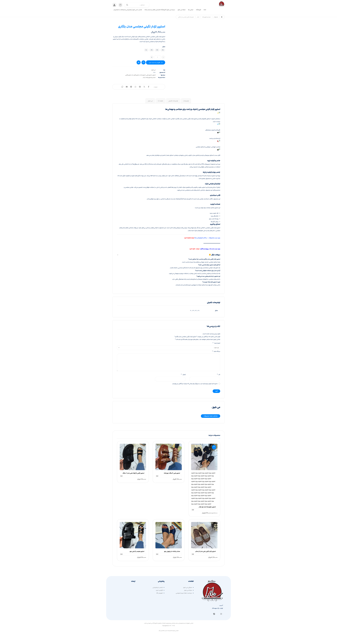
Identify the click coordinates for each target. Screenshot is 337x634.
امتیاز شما (216, 343)
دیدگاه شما (216, 351)
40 (146, 50)
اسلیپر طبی (149, 75)
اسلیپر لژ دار (143, 75)
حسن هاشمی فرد (163, 630)
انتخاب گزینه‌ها (205, 463)
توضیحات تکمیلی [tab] (173, 101)
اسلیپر (154, 75)
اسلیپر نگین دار (135, 75)
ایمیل (183, 374)
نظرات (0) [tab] (160, 101)
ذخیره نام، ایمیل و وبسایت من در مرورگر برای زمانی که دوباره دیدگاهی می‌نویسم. (195, 384)
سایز (163, 46)
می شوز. (153, 70)
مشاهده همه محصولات (211, 416)
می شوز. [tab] (150, 101)
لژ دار (144, 77)
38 (157, 50)
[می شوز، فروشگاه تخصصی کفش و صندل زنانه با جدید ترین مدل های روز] (222, 4)
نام (218, 374)
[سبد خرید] (120, 5)
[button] (148, 87)
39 (151, 50)
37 (163, 50)
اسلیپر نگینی (128, 75)
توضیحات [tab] (186, 101)
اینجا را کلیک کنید (194, 249)
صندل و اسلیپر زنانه (151, 77)
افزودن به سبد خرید (154, 62)
